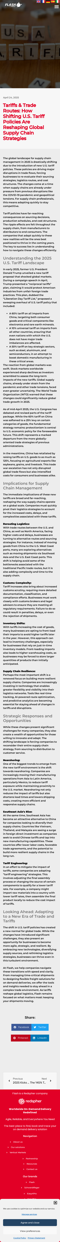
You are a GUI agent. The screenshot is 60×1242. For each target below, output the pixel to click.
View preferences (30, 1231)
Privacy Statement (36, 1238)
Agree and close (30, 1222)
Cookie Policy (19, 1238)
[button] (55, 1202)
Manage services (29, 1214)
